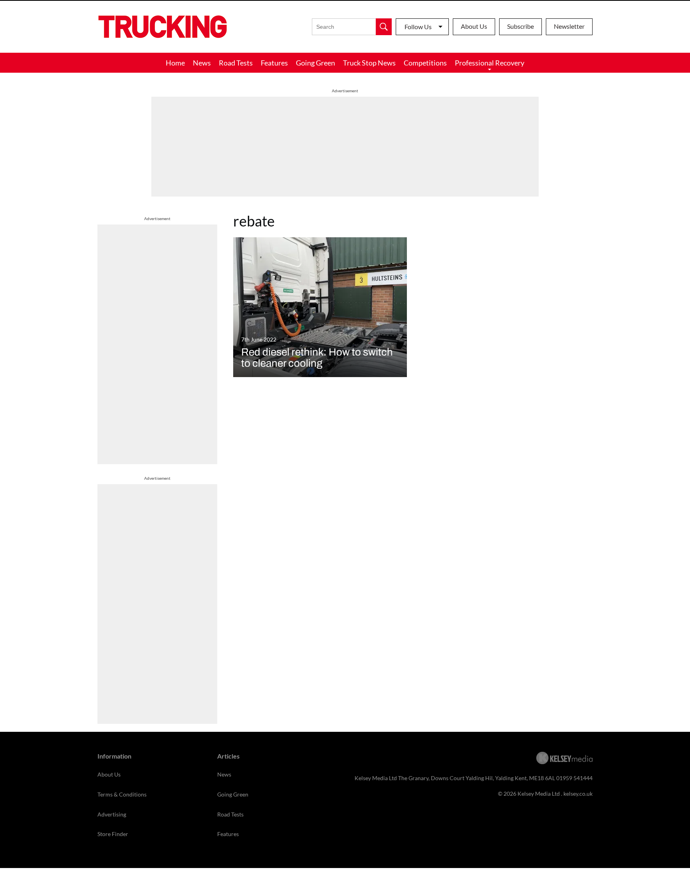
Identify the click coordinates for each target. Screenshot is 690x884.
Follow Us (418, 26)
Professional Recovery (489, 62)
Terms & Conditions (122, 794)
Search (384, 26)
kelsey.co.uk (578, 793)
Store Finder (112, 833)
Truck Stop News (369, 62)
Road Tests (236, 62)
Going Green (315, 62)
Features (274, 62)
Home (175, 62)
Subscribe (520, 26)
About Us (474, 26)
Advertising (111, 814)
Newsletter (569, 26)
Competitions (425, 62)
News (202, 62)
